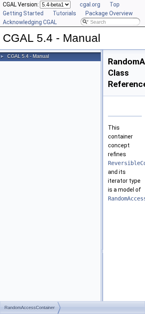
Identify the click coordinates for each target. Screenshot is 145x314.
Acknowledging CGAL (30, 22)
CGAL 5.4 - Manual (28, 56)
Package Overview (109, 13)
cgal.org (90, 4)
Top (115, 4)
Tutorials (64, 13)
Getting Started (23, 13)
